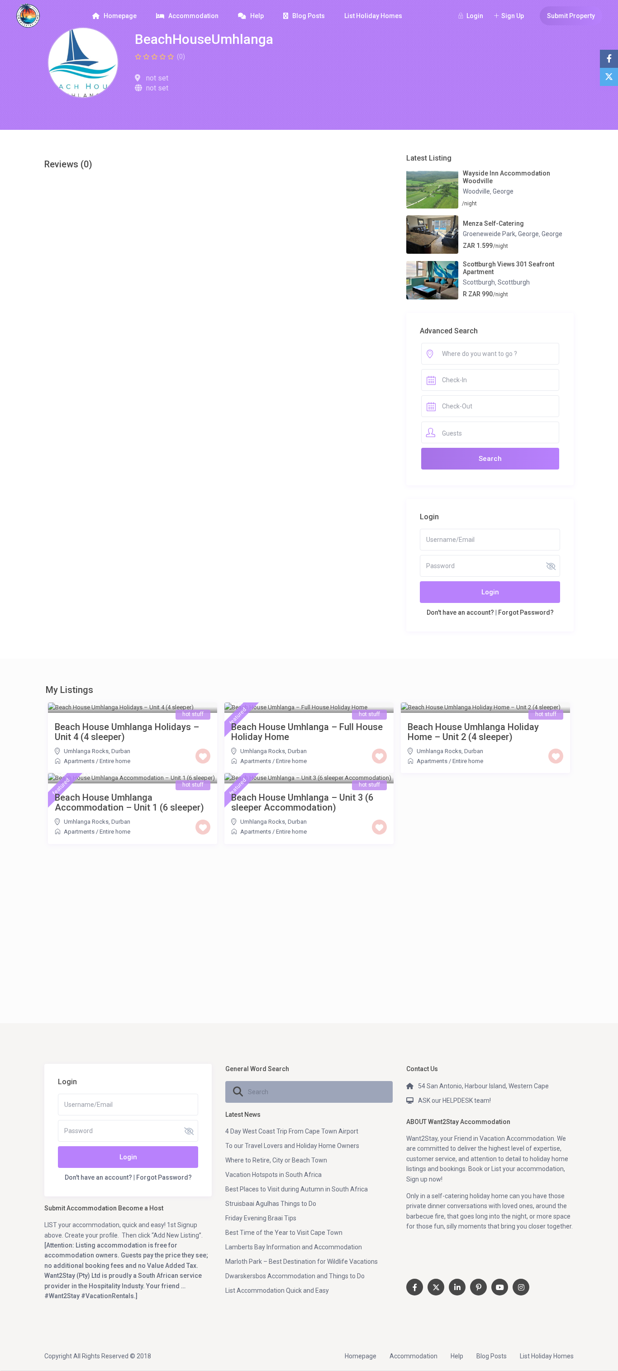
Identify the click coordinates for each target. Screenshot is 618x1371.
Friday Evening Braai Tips (260, 1218)
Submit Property (571, 15)
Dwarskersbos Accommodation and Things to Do (295, 1276)
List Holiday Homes (373, 15)
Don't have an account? (460, 612)
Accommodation (193, 15)
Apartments (79, 761)
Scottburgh (479, 282)
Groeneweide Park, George (501, 233)
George (503, 191)
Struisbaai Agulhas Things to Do (270, 1203)
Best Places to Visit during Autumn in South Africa (296, 1189)
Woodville (476, 191)
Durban (120, 751)
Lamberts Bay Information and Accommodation (293, 1247)
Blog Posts (308, 15)
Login (490, 592)
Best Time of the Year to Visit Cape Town (283, 1232)
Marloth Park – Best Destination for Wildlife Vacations (301, 1261)
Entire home (115, 761)
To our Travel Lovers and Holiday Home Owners (292, 1145)
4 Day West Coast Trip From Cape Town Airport (291, 1131)
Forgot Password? (526, 612)
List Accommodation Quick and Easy (277, 1290)
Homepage (120, 15)
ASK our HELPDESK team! (454, 1100)
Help (257, 15)
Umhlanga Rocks (86, 751)
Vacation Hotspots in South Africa (273, 1174)
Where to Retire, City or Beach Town (276, 1160)
